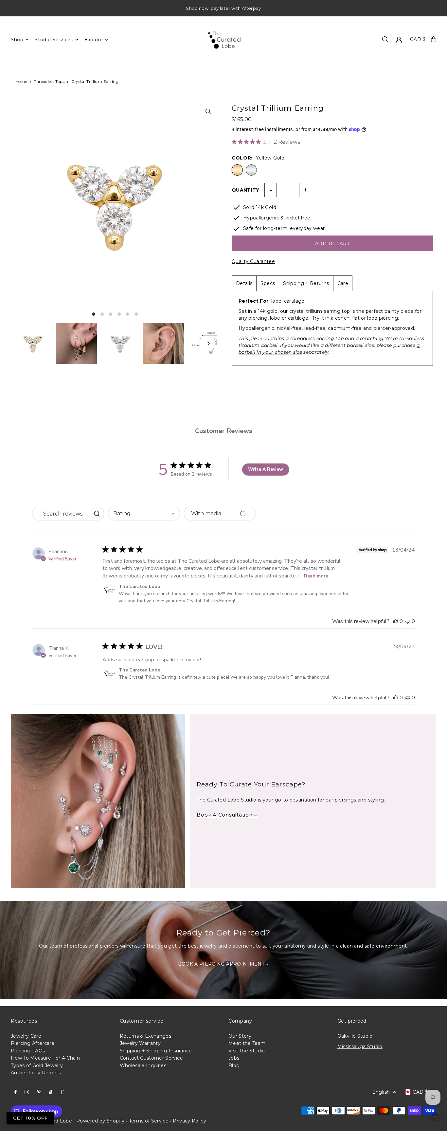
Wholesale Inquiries (143, 1065)
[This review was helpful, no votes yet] (395, 621)
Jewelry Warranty (140, 1043)
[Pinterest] (39, 1092)
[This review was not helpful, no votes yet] (407, 621)
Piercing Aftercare (32, 1043)
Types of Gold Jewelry (37, 1065)
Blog (234, 1065)
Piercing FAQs (28, 1051)
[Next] (208, 343)
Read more (316, 576)
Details (244, 283)
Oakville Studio (355, 1036)
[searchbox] (61, 513)
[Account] (399, 40)
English (381, 1092)
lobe (276, 301)
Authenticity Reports (36, 1073)
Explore (93, 40)
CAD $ (418, 39)
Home (21, 81)
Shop (17, 40)
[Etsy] (62, 1092)
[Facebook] (15, 1092)
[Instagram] (27, 1092)
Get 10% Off (30, 1118)
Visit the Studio (246, 1051)
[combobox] (144, 513)
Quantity (245, 190)
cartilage (294, 301)
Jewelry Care (26, 1036)
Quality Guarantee (253, 261)
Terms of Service (149, 1121)
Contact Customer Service (151, 1058)
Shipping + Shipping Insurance (156, 1051)
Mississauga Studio (360, 1046)
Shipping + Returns (306, 283)
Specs (267, 283)
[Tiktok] (50, 1092)
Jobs (233, 1058)
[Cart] (433, 39)
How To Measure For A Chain (45, 1058)
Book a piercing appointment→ (223, 964)
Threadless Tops (49, 81)
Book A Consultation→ (227, 815)
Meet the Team (247, 1043)
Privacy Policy (189, 1121)
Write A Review (265, 469)
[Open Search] (385, 39)
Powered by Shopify (100, 1121)
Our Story (239, 1036)
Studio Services (54, 40)
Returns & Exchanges (145, 1036)
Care (342, 283)
